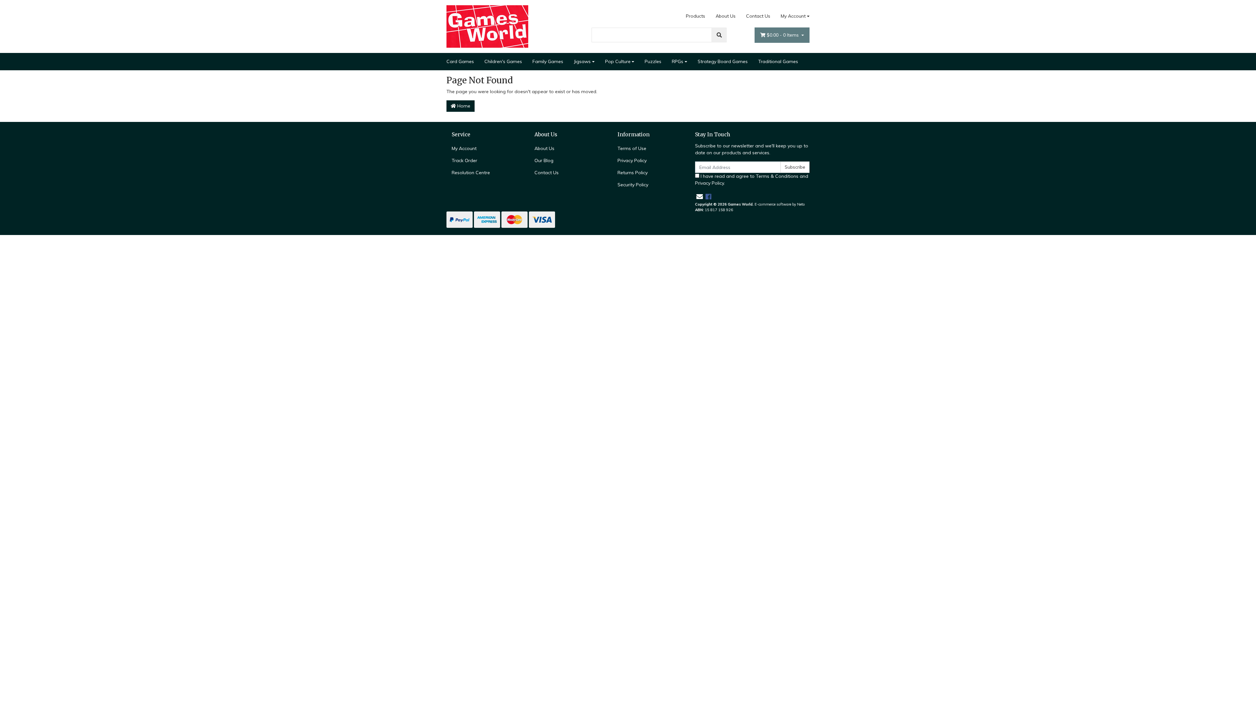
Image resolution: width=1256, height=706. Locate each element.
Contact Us (758, 16)
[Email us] (699, 197)
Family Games (547, 61)
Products (695, 16)
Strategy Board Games (723, 61)
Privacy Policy (632, 160)
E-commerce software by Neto (780, 204)
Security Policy (633, 185)
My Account (793, 16)
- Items (783, 35)
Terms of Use (632, 148)
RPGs (677, 61)
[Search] (719, 34)
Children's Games (503, 61)
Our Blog (543, 160)
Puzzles (653, 61)
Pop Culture (618, 61)
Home (463, 106)
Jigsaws (582, 61)
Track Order (464, 160)
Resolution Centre (471, 173)
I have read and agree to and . (751, 179)
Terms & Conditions (777, 176)
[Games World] (487, 26)
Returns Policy (633, 173)
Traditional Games (778, 61)
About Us (726, 16)
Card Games (460, 61)
